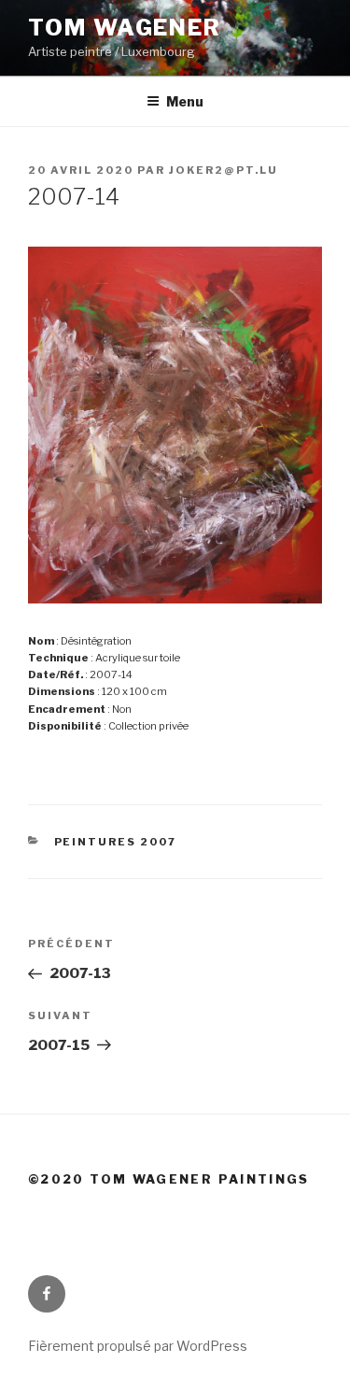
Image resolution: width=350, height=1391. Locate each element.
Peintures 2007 (115, 841)
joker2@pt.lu (223, 170)
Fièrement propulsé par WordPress (137, 1346)
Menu (184, 101)
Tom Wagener (124, 27)
